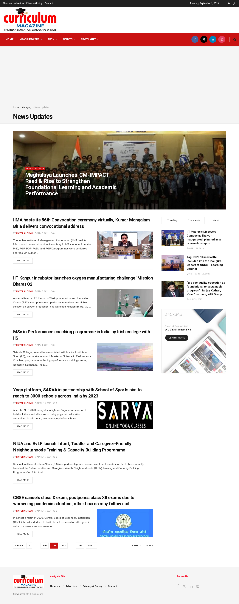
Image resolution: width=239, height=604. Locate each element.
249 (80, 545)
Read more (25, 260)
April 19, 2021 (43, 403)
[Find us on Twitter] (203, 39)
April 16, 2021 (43, 457)
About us (7, 3)
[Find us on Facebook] (194, 39)
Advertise (19, 3)
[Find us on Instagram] (221, 39)
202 (64, 545)
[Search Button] (234, 39)
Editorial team (36, 201)
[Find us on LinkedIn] (212, 39)
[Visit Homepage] (30, 20)
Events (68, 39)
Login (233, 3)
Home (9, 39)
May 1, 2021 (42, 345)
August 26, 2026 (57, 201)
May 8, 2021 (42, 233)
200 (44, 545)
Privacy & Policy (34, 3)
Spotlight (88, 39)
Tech (51, 39)
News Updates (29, 39)
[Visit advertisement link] (194, 341)
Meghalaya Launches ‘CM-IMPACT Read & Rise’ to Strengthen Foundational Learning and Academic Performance (71, 184)
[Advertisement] (119, 77)
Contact (49, 3)
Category (27, 107)
